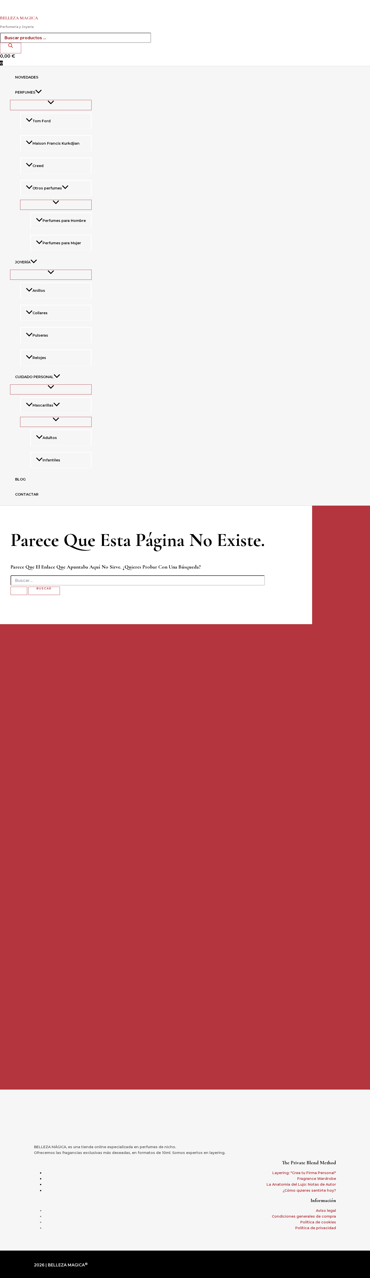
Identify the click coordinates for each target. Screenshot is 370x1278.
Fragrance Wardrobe (316, 1178)
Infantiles (51, 460)
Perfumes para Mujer (62, 243)
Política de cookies (318, 1222)
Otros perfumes (47, 188)
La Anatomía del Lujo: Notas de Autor (301, 1184)
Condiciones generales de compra (304, 1216)
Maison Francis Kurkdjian (56, 143)
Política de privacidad (315, 1228)
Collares (40, 313)
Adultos (50, 437)
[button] (38, 92)
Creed (38, 166)
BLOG (20, 479)
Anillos (38, 290)
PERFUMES (25, 92)
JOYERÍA (22, 262)
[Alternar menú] (51, 105)
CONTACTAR (27, 494)
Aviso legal (326, 1210)
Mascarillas (42, 405)
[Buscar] (10, 48)
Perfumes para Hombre (64, 220)
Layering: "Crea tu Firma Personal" (304, 1173)
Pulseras (40, 335)
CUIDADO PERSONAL (34, 377)
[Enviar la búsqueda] (19, 591)
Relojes (39, 357)
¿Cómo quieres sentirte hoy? (309, 1190)
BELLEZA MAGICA (19, 18)
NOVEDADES (26, 77)
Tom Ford (41, 121)
